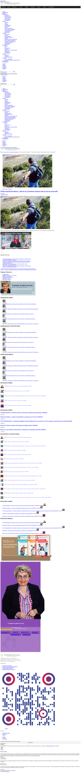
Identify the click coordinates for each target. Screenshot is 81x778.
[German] (12, 73)
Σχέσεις (6, 46)
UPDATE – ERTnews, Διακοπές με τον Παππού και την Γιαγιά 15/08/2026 (14, 458)
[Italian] (15, 73)
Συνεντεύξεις (6, 152)
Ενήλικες (4, 737)
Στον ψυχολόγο (7, 18)
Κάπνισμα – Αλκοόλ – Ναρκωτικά (11, 39)
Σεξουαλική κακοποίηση (9, 30)
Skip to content (3, 0)
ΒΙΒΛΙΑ (4, 13)
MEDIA (4, 130)
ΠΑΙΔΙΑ (4, 21)
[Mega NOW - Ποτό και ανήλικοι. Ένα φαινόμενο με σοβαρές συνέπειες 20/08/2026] (37, 513)
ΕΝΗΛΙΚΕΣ (5, 45)
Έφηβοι (4, 736)
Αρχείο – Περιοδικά (8, 58)
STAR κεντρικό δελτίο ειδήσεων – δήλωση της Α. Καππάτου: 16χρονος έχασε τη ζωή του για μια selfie (29, 191)
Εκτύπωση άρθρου (4, 194)
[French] (8, 73)
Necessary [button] (2, 756)
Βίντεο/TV (7, 131)
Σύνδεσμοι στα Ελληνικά (7, 665)
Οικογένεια (5, 734)
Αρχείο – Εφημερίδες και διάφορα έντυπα (12, 59)
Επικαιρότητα (7, 20)
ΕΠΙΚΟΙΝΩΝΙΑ (6, 60)
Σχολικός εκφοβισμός (8, 28)
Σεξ (5, 47)
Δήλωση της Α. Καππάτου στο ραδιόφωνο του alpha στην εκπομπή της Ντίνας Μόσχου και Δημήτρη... (21, 308)
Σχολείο (6, 27)
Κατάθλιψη (7, 51)
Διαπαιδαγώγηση (8, 25)
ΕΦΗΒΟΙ (4, 33)
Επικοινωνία (5, 738)
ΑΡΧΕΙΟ (4, 134)
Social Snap (7, 771)
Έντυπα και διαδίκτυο (8, 133)
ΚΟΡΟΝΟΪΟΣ (5, 61)
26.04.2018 (2, 193)
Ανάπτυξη (6, 22)
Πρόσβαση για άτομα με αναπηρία (9, 669)
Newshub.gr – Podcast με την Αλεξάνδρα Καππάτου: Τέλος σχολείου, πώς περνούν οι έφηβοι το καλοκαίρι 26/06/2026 (19, 480)
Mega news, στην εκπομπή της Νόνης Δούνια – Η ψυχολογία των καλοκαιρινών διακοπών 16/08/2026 (17, 405)
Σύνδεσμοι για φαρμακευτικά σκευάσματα (10, 666)
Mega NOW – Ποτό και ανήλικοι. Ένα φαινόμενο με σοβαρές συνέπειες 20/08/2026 (15, 400)
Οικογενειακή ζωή (8, 17)
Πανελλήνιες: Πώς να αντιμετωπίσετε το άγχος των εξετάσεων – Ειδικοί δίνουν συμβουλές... (19, 318)
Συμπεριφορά (7, 26)
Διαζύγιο (6, 49)
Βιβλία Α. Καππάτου (6, 733)
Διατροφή (6, 24)
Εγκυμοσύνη (7, 15)
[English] (5, 73)
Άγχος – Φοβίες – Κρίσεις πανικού (11, 50)
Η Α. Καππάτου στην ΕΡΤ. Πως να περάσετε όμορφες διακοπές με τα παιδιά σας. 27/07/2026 (16, 471)
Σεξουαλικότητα (7, 36)
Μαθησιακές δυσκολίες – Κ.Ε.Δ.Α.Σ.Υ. (10, 275)
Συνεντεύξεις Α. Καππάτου (13, 152)
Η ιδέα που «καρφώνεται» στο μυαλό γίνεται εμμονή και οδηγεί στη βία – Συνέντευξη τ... (18, 313)
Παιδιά (4, 735)
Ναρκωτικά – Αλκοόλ (6, 278)
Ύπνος (6, 23)
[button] (6, 629)
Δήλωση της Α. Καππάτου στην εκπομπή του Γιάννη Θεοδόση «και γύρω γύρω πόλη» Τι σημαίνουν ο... (21, 323)
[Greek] (1, 73)
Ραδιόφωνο (7, 132)
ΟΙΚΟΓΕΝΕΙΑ (5, 14)
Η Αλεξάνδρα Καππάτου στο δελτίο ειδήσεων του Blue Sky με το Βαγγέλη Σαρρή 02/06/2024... (19, 332)
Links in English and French (8, 668)
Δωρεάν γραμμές (6, 274)
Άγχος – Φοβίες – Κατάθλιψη (10, 29)
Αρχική (4, 11)
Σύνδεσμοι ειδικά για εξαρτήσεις (8, 667)
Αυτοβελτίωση (7, 48)
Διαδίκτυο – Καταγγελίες (7, 276)
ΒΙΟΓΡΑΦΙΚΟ (5, 12)
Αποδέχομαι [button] (57, 745)
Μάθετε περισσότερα (50, 745)
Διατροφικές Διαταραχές (7, 279)
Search (1, 71)
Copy (13, 770)
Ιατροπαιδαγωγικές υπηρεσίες (8, 277)
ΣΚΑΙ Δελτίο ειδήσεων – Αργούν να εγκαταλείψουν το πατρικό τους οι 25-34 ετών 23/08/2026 (21, 416)
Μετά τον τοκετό (8, 16)
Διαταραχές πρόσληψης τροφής (10, 41)
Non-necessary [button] (3, 763)
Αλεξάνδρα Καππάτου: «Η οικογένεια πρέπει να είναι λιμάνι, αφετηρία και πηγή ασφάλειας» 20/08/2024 (18, 386)
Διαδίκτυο (6, 38)
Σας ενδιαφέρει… (8, 19)
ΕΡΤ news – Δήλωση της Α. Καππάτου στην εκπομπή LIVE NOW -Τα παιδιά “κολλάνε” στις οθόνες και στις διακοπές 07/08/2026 (21, 467)
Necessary (3, 757)
